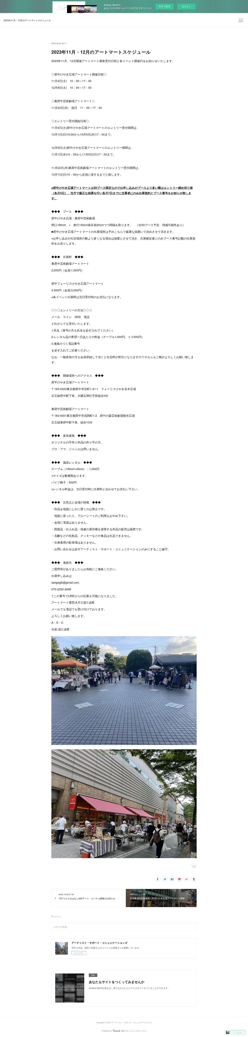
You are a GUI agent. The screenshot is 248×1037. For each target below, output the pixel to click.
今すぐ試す (164, 6)
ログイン (186, 6)
